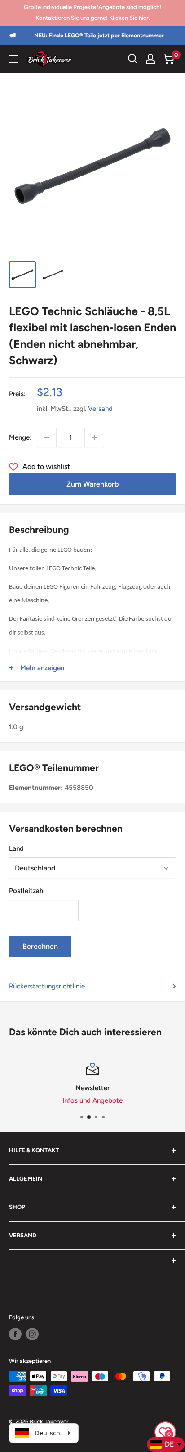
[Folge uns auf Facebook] (15, 1334)
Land (16, 848)
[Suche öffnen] (133, 59)
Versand (100, 409)
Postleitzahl (27, 891)
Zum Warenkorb (92, 484)
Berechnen (40, 946)
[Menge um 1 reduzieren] (46, 437)
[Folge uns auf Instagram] (32, 1334)
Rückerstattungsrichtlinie (47, 986)
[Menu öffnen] (13, 59)
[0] (168, 59)
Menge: (20, 437)
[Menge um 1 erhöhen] (94, 437)
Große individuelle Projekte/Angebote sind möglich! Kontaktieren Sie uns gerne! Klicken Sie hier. (92, 12)
